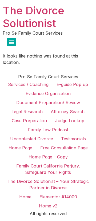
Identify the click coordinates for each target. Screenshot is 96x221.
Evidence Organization (48, 93)
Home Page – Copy (48, 156)
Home (25, 196)
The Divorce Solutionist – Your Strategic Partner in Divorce (48, 184)
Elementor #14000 (58, 196)
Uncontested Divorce (31, 138)
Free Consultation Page (64, 147)
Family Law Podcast (48, 129)
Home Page (20, 147)
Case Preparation (29, 120)
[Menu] (11, 42)
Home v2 (48, 205)
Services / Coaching (28, 84)
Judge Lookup (69, 120)
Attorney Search (68, 111)
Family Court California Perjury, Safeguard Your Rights (48, 169)
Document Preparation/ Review (48, 102)
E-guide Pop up (72, 84)
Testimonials (73, 138)
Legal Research (27, 111)
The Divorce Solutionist (33, 17)
